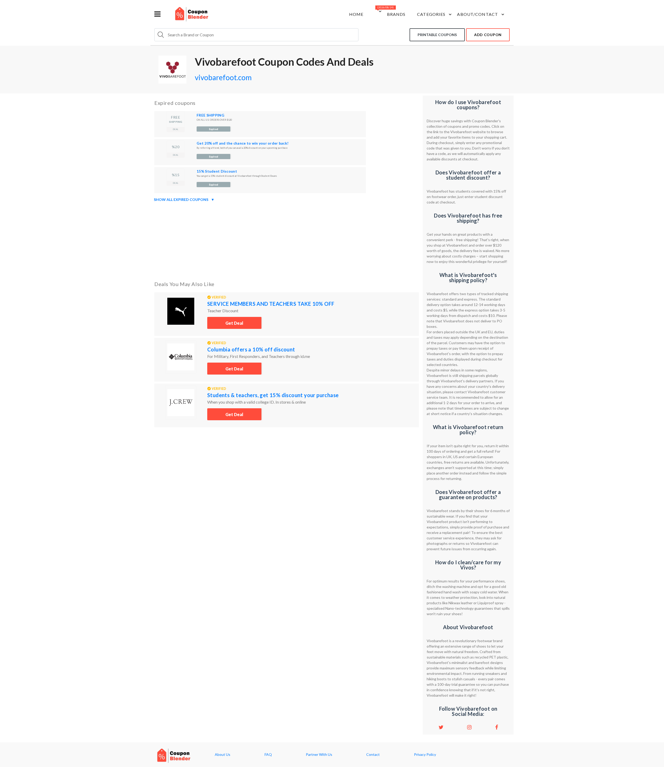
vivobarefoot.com (223, 77)
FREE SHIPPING (210, 115)
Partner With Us (319, 754)
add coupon (488, 34)
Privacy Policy (425, 754)
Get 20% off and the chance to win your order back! (242, 143)
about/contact (477, 14)
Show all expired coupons (184, 199)
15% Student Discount (217, 171)
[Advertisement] (286, 240)
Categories (431, 14)
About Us (222, 754)
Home (356, 14)
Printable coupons (437, 34)
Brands (396, 14)
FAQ (268, 754)
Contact (373, 754)
